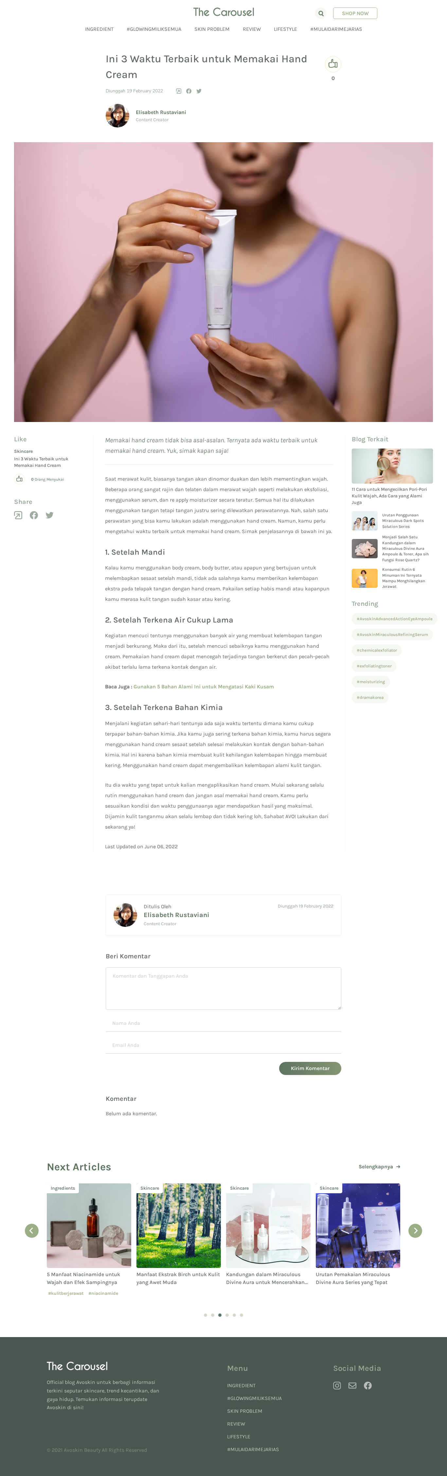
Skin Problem (212, 29)
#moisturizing (371, 681)
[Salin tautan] (178, 91)
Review (252, 29)
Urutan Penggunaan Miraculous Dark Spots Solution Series (403, 521)
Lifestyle (285, 29)
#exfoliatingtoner (374, 665)
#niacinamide (103, 1293)
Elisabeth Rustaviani (161, 112)
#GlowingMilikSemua (154, 29)
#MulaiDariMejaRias (336, 29)
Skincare (23, 451)
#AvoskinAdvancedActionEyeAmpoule (395, 618)
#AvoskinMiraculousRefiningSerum (392, 634)
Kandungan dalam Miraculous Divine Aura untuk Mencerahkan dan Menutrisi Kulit (265, 1282)
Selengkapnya (376, 1166)
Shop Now (355, 13)
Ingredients (63, 1188)
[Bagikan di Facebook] (188, 91)
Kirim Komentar (310, 1068)
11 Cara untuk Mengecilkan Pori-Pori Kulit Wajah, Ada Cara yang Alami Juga (389, 496)
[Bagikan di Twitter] (199, 91)
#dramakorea (370, 697)
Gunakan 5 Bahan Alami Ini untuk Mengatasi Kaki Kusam (204, 686)
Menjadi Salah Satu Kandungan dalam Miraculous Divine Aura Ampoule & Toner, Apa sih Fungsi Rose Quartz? (405, 548)
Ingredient (99, 29)
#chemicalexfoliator (377, 650)
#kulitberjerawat (65, 1293)
